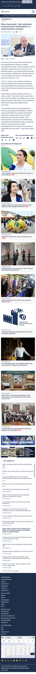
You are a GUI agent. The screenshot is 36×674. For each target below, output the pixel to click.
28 (25, 654)
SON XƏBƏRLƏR (8, 461)
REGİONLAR (4, 586)
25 (11, 654)
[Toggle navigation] (33, 11)
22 (29, 651)
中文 (19, 6)
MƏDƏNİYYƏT (6, 19)
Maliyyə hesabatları (8, 616)
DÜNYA (3, 597)
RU (3, 6)
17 (5, 651)
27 (20, 654)
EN (6, 6)
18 (11, 651)
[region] (18, 517)
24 (5, 654)
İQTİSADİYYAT (5, 584)
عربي (15, 6)
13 (20, 649)
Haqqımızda (5, 611)
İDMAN (3, 595)
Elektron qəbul (6, 625)
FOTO (2, 606)
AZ (1, 6)
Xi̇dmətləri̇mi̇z (5, 620)
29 (29, 654)
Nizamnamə (5, 614)
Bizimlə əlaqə (5, 609)
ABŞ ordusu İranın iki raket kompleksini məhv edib (17, 484)
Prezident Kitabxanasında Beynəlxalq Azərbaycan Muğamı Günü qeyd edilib (16, 429)
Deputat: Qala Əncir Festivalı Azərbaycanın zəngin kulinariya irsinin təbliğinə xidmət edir (16, 205)
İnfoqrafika (5, 602)
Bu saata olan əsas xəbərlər (10, 571)
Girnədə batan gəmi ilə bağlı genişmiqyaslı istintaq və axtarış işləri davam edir (17, 538)
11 (11, 649)
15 (29, 649)
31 (5, 656)
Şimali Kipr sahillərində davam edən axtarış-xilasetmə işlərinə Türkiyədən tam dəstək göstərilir (17, 477)
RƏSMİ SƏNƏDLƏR (6, 579)
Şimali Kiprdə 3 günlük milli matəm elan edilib (15, 489)
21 (25, 651)
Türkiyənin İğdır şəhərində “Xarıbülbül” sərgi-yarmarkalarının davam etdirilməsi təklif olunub (16, 557)
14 (25, 649)
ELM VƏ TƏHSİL (5, 593)
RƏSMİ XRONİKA (5, 577)
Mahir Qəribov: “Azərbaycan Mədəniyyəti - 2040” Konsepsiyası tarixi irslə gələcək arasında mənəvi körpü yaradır (16, 397)
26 (15, 654)
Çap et (14, 32)
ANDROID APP (5, 632)
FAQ (2, 627)
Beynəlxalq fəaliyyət (8, 618)
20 (20, 651)
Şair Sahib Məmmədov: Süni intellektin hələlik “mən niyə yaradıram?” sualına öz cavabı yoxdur (17, 364)
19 (15, 651)
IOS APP (3, 634)
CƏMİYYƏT (4, 588)
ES (12, 6)
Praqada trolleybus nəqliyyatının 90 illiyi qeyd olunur (17, 551)
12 (15, 649)
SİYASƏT (3, 581)
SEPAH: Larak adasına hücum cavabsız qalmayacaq (17, 471)
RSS (2, 629)
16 (33, 649)
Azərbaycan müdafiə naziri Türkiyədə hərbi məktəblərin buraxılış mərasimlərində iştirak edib (16, 509)
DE (8, 6)
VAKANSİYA (4, 622)
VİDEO (3, 604)
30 (33, 654)
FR (10, 6)
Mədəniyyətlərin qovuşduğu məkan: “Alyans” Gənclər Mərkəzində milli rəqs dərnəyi (17, 269)
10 (5, 649)
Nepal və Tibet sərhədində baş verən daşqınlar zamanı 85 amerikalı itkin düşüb (15, 495)
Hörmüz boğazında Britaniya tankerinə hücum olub (17, 516)
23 (33, 651)
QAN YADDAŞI (5, 600)
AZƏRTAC (12, 59)
